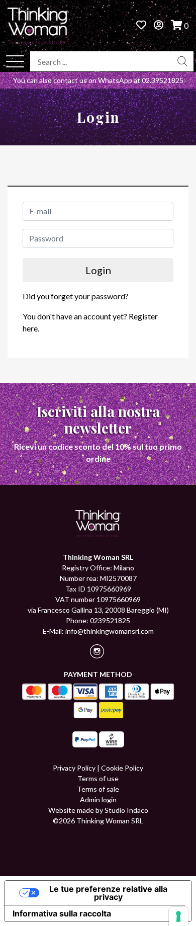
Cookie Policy (122, 768)
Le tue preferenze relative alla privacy (108, 893)
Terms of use (98, 778)
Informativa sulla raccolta (62, 913)
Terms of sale (98, 789)
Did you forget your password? (76, 296)
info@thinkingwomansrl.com (109, 631)
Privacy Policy (74, 768)
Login (98, 270)
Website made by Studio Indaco (98, 810)
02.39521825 (162, 80)
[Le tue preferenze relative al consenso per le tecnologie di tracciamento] (178, 916)
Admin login (98, 799)
